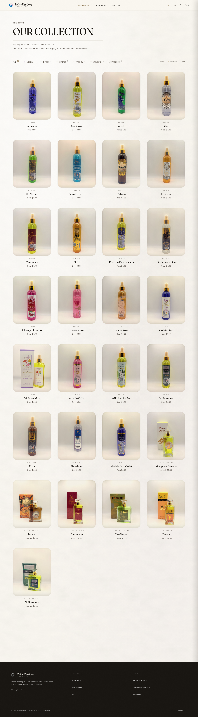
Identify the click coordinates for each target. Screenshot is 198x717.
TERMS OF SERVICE (141, 687)
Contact (117, 5)
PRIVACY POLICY (140, 680)
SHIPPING (137, 694)
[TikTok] (16, 690)
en (169, 5)
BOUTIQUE (84, 5)
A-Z (183, 61)
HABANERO (101, 5)
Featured (174, 61)
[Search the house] (180, 5)
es (175, 5)
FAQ (73, 694)
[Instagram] (12, 690)
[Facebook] (21, 690)
